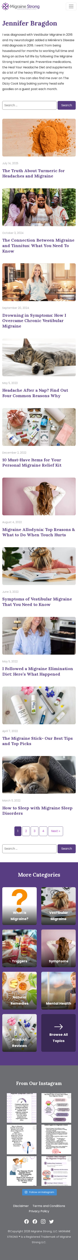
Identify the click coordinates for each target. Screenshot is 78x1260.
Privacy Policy (39, 1211)
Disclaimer (21, 1206)
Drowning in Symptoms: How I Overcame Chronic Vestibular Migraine (34, 321)
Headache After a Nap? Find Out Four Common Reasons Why (35, 393)
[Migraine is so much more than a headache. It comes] (22, 1108)
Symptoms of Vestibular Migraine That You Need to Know (37, 601)
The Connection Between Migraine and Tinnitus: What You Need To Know (38, 245)
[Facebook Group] (35, 1221)
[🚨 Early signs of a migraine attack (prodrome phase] (56, 1139)
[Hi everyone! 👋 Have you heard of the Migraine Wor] (22, 1171)
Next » (55, 831)
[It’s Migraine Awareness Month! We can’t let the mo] (56, 1108)
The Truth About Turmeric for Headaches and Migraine (33, 173)
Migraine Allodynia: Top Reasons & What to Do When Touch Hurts (38, 532)
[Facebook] (26, 1221)
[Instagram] (43, 1221)
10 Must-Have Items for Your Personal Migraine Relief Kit (31, 462)
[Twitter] (51, 1221)
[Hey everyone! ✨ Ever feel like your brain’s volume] (22, 1139)
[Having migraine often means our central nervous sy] (56, 1171)
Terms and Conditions (49, 1206)
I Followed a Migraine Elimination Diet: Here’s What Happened (37, 671)
